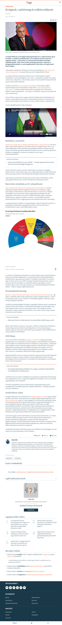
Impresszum (35, 603)
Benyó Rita (8, 13)
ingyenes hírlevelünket (36, 566)
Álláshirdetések (36, 597)
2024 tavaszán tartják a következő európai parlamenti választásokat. (25, 188)
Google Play (46, 554)
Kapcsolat (34, 600)
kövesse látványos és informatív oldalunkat (39, 574)
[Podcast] (20, 587)
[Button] (53, 20)
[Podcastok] (31, 623)
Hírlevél (15, 623)
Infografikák (35, 615)
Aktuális (7, 615)
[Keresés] (48, 623)
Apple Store (10, 556)
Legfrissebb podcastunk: (15, 479)
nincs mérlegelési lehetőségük (27, 86)
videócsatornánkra (38, 571)
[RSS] (17, 587)
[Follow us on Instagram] (13, 587)
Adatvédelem (8, 600)
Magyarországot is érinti (39, 396)
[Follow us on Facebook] (10, 587)
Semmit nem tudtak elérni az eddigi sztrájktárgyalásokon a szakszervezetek (27, 144)
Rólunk (7, 597)
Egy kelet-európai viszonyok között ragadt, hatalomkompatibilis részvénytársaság (28, 295)
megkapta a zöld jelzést (32, 340)
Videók (33, 612)
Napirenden (8, 612)
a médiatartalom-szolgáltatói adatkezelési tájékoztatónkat (34, 472)
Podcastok (8, 618)
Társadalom (9, 6)
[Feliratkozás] (24, 587)
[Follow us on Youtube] (6, 587)
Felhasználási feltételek (11, 603)
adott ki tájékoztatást (11, 400)
